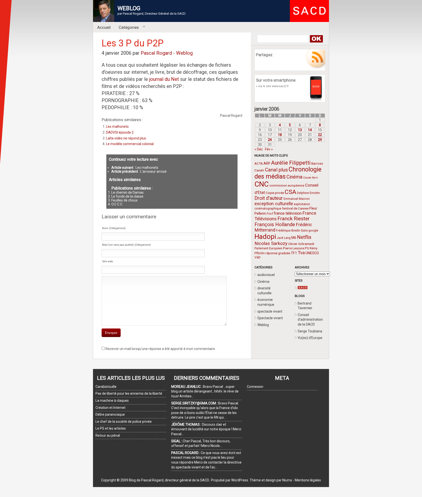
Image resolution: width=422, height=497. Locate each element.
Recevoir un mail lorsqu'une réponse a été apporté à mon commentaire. (161, 349)
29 (320, 140)
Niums (287, 480)
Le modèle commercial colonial (130, 144)
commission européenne (286, 185)
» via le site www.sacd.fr (272, 86)
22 (320, 135)
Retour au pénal (107, 435)
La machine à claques (112, 400)
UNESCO (312, 253)
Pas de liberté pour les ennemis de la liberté (128, 393)
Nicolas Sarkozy (270, 243)
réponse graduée (277, 253)
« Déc (258, 149)
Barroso (317, 163)
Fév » (269, 149)
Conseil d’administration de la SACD (310, 319)
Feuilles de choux (124, 200)
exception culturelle (273, 203)
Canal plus (276, 170)
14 (310, 130)
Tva (301, 252)
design (270, 480)
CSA (290, 191)
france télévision (288, 213)
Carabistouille (105, 387)
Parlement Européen (268, 248)
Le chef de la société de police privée (123, 421)
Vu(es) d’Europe (310, 338)
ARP (267, 163)
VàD (257, 257)
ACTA (258, 163)
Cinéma (294, 177)
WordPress (239, 480)
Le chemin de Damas (127, 192)
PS (307, 248)
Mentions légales (308, 480)
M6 (293, 237)
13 (300, 130)
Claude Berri (310, 177)
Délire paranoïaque (110, 414)
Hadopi (265, 237)
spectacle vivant (269, 311)
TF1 (294, 253)
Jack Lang (284, 238)
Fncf (270, 213)
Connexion (255, 387)
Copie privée (275, 193)
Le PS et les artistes (110, 428)
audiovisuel (266, 275)
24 (270, 140)
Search (316, 39)
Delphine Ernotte (308, 193)
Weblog (263, 325)
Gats (304, 230)
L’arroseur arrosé (153, 171)
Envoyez (111, 333)
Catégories (127, 27)
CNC (261, 184)
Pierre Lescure (293, 248)
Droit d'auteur (268, 198)
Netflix (304, 237)
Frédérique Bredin (288, 230)
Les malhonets (117, 126)
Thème (255, 480)
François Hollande (274, 224)
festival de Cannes (295, 208)
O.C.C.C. (117, 204)
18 (280, 135)
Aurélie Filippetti (291, 163)
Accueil (104, 27)
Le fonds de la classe (127, 196)
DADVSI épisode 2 (120, 132)
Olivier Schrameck (301, 244)
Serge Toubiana (310, 331)
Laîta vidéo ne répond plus (126, 138)
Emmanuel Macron (297, 199)
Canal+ (259, 170)
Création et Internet (110, 408)
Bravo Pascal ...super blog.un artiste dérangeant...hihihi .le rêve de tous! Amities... (205, 391)
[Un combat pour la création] (302, 288)
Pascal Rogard (156, 53)
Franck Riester (293, 219)
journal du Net (164, 79)
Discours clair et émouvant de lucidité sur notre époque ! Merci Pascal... (206, 429)
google (313, 230)
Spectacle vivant (270, 318)
